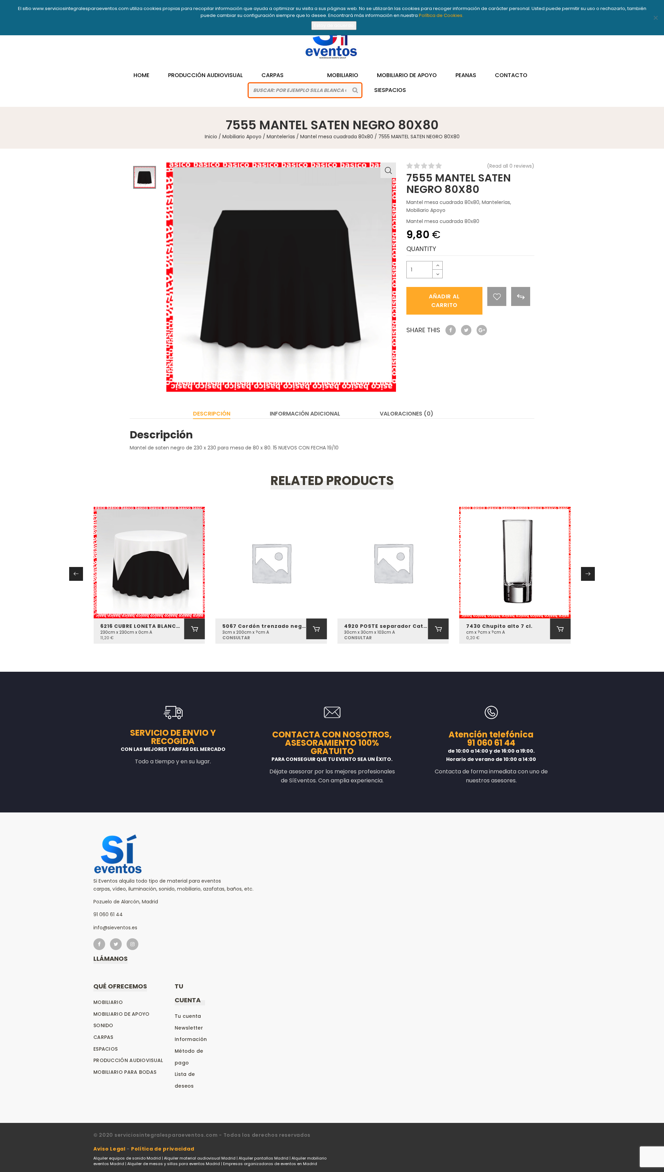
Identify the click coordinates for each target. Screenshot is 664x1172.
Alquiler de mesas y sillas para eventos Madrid (173, 1163)
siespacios (390, 90)
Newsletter (189, 1027)
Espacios (105, 1048)
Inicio (211, 136)
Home (141, 75)
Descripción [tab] (211, 414)
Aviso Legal (109, 1148)
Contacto (511, 75)
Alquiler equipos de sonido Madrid (127, 1158)
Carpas (272, 75)
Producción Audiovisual (205, 75)
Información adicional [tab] (305, 414)
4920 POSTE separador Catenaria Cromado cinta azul (386, 626)
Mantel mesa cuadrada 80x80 (336, 136)
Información (191, 1039)
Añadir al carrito (444, 300)
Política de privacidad (162, 1148)
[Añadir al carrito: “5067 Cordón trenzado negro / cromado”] (316, 628)
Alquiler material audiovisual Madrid (200, 1158)
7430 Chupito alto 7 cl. (499, 626)
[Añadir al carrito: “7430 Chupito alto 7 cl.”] (560, 628)
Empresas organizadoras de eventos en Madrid (270, 1163)
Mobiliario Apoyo (241, 136)
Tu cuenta (188, 1016)
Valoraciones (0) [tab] (406, 414)
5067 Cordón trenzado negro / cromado (264, 626)
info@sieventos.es (115, 927)
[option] (281, 277)
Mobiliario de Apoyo (407, 75)
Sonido (103, 1025)
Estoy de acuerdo (334, 25)
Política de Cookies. (441, 15)
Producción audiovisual (128, 1060)
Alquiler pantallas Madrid (263, 1158)
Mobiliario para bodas (124, 1072)
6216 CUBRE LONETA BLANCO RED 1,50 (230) (142, 626)
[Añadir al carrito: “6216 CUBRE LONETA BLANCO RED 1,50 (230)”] (194, 628)
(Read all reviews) (510, 165)
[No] (655, 17)
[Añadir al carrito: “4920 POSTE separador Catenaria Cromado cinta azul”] (438, 628)
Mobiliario (342, 75)
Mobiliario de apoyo (121, 1014)
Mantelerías (281, 136)
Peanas (465, 75)
